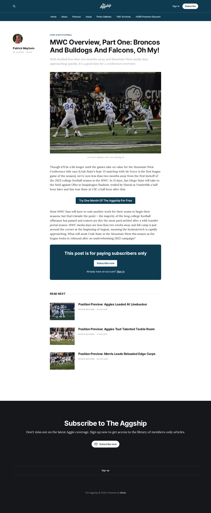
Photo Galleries (104, 16)
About (64, 16)
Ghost (123, 492)
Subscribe (190, 6)
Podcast (76, 16)
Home (53, 16)
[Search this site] (14, 6)
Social (89, 16)
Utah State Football (61, 35)
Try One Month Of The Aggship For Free (105, 200)
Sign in (176, 6)
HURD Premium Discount (148, 16)
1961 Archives (123, 16)
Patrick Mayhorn (23, 48)
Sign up (105, 470)
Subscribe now (105, 263)
